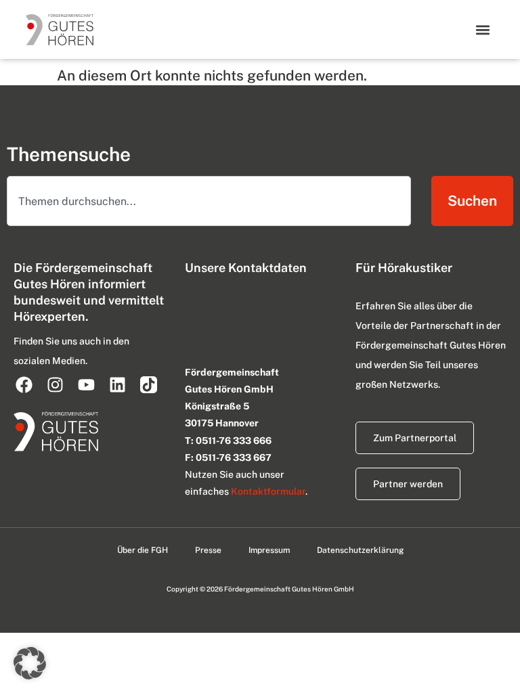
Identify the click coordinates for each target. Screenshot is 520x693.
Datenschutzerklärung (360, 550)
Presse (208, 550)
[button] (483, 29)
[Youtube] (86, 384)
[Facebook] (24, 384)
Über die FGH (142, 550)
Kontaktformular (268, 491)
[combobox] (209, 201)
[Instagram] (55, 384)
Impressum (269, 550)
